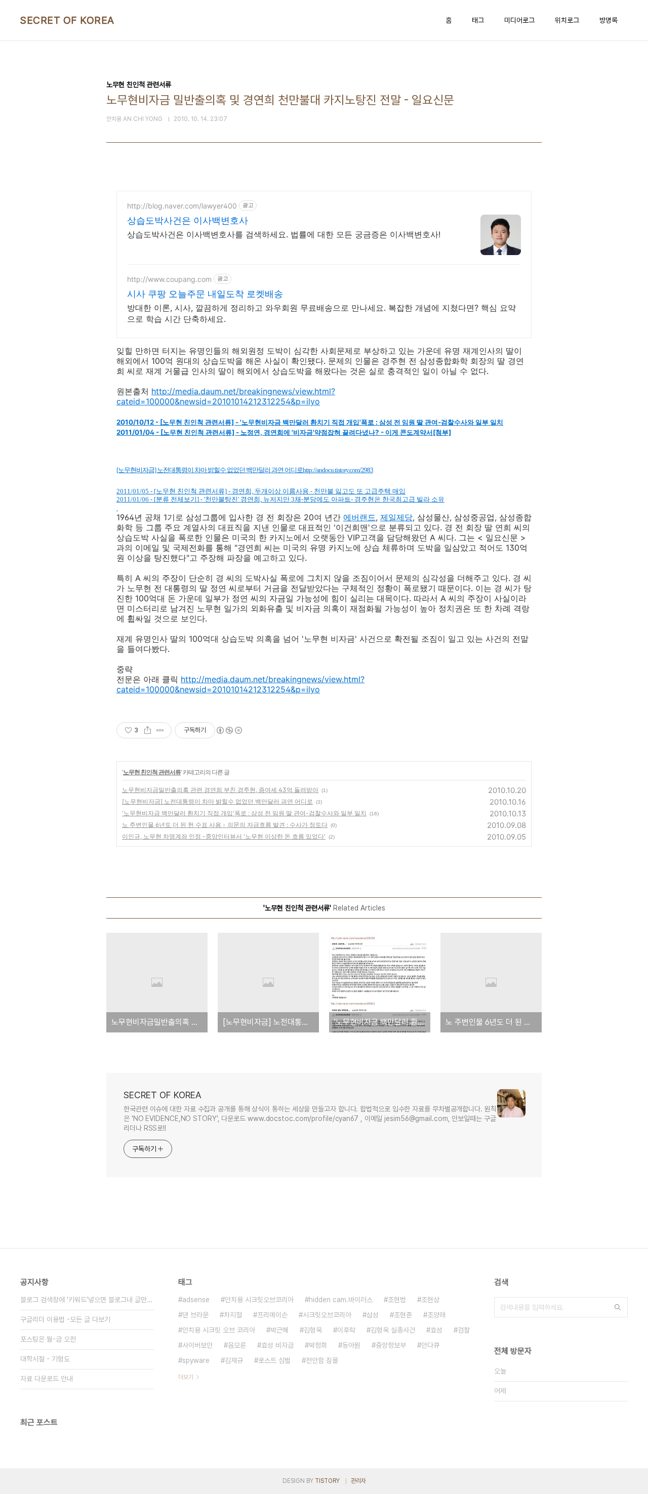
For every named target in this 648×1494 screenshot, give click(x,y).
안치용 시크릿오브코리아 (259, 1300)
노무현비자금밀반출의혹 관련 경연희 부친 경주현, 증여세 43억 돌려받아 (220, 790)
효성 (436, 1330)
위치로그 (567, 20)
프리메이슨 (272, 1315)
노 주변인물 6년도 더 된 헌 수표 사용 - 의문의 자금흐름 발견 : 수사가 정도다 (225, 824)
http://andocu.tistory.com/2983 (338, 470)
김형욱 (313, 1330)
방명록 (608, 20)
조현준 (403, 1315)
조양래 (436, 1315)
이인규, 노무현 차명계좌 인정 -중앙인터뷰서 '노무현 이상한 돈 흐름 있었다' (224, 836)
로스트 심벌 (274, 1360)
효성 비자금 (277, 1345)
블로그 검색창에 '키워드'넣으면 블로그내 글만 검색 (87, 1300)
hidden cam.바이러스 (341, 1300)
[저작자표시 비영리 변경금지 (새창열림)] (228, 730)
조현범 (397, 1300)
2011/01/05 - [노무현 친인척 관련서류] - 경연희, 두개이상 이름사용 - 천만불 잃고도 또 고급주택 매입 (261, 491)
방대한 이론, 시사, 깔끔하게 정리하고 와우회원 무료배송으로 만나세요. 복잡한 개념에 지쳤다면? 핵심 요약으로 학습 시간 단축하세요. (321, 313)
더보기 (185, 1377)
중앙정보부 (391, 1345)
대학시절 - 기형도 (45, 1359)
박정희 (318, 1345)
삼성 (373, 1315)
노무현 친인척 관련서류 (152, 772)
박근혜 (279, 1330)
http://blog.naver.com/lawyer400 (182, 205)
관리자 (358, 1480)
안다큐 (430, 1345)
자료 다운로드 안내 (46, 1379)
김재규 (234, 1360)
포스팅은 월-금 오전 (48, 1339)
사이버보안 (197, 1345)
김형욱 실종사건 (393, 1330)
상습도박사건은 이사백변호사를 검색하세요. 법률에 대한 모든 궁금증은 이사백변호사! (283, 234)
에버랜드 (359, 517)
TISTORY (327, 1480)
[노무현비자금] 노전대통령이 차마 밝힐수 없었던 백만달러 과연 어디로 (217, 801)
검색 (617, 1307)
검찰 (464, 1330)
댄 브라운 (195, 1315)
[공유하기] (147, 730)
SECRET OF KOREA (67, 20)
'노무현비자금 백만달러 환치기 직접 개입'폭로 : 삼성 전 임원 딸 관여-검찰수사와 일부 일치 (244, 813)
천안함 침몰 (322, 1360)
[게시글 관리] (160, 730)
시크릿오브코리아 (327, 1315)
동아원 (351, 1345)
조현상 (430, 1300)
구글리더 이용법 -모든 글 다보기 (65, 1319)
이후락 (346, 1330)
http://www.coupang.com (169, 279)
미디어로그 (519, 20)
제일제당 (396, 517)
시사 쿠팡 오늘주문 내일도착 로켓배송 (205, 293)
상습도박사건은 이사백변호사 (187, 220)
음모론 (237, 1345)
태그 (478, 20)
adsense (196, 1300)
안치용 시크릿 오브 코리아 (218, 1330)
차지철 (233, 1315)
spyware (196, 1360)
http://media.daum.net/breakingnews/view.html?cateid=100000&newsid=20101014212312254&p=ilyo (225, 396)
